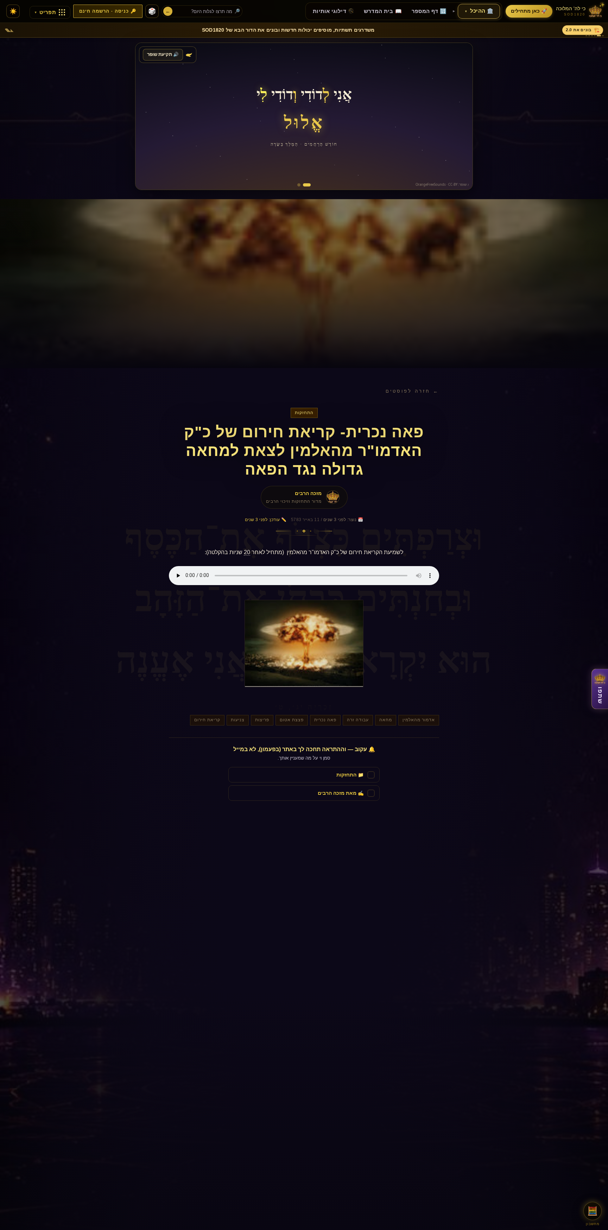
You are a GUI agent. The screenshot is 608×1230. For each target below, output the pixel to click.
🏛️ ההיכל (479, 11)
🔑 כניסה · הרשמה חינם (108, 11)
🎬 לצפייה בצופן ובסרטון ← (177, 178)
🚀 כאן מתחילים (529, 11)
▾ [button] (466, 11)
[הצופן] (301, 184)
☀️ (13, 11)
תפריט (45, 12)
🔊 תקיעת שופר (163, 54)
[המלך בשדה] (309, 184)
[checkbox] (304, 774)
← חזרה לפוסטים (412, 391)
